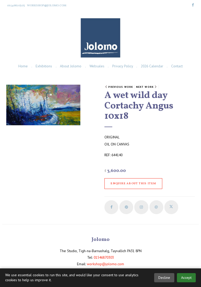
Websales (97, 66)
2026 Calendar (152, 66)
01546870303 (16, 5)
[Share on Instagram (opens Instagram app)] (141, 207)
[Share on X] (171, 207)
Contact (177, 66)
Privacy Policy (122, 66)
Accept (186, 277)
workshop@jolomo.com (46, 5)
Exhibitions (44, 66)
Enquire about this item (133, 183)
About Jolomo (70, 66)
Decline (164, 277)
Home (23, 66)
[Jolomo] (100, 38)
